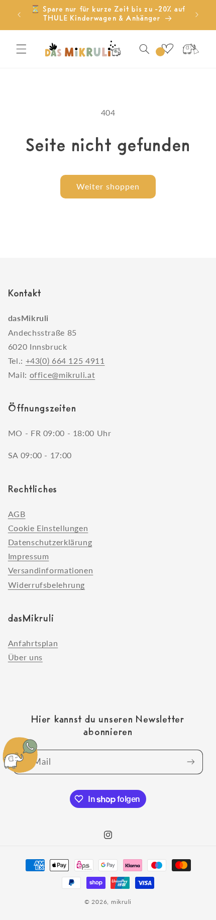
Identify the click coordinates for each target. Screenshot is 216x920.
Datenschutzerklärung (50, 542)
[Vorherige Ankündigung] (19, 15)
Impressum (28, 556)
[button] (21, 48)
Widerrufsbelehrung (46, 584)
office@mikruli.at (62, 374)
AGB (17, 514)
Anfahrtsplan (33, 643)
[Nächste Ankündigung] (197, 15)
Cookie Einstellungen (48, 528)
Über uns (25, 657)
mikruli (121, 901)
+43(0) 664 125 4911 (65, 360)
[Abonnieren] (190, 762)
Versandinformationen (50, 570)
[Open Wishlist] (167, 48)
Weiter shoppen (108, 186)
